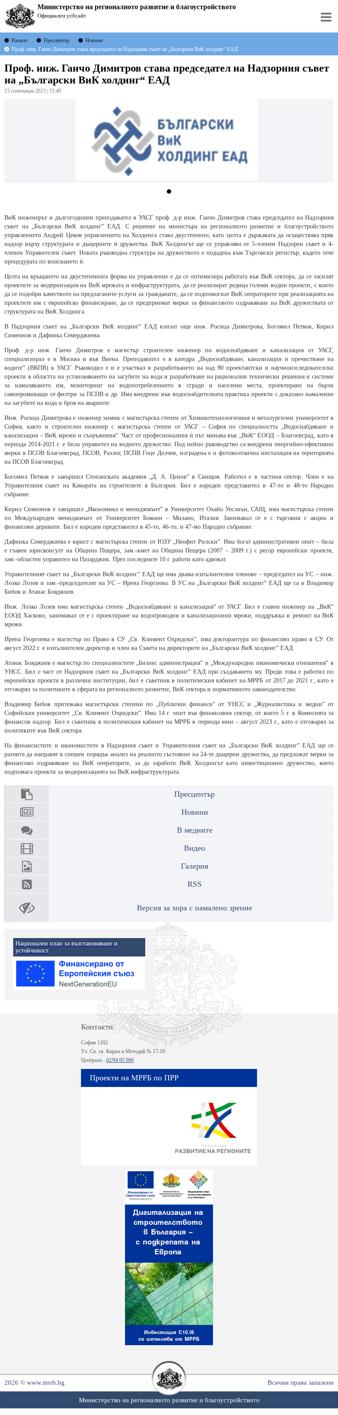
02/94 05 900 (120, 1060)
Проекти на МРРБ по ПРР (134, 1077)
